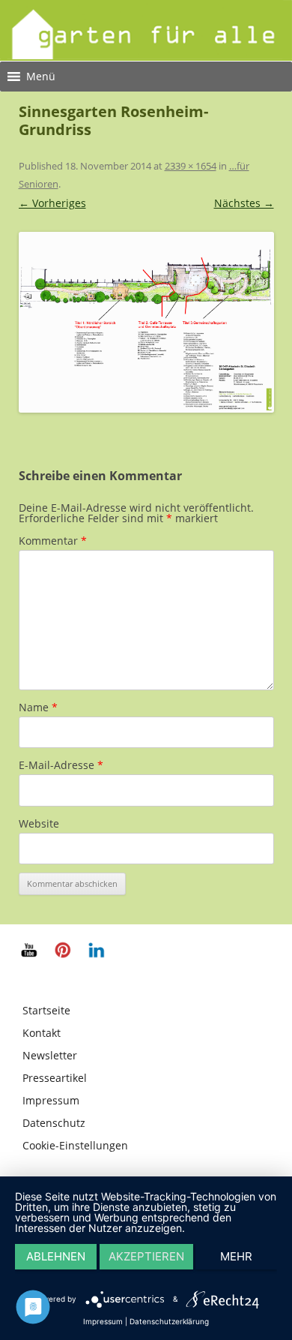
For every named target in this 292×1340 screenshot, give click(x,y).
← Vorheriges (52, 203)
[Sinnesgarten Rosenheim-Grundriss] (146, 322)
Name (38, 707)
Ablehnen (55, 1256)
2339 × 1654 (190, 166)
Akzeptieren (146, 1256)
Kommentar (53, 540)
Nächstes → (244, 203)
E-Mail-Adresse (61, 765)
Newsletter (49, 1055)
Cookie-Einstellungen (75, 1145)
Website (39, 823)
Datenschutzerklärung (169, 1321)
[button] (40, 77)
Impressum (50, 1100)
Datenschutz (53, 1123)
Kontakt (41, 1033)
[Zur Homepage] (146, 55)
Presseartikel (54, 1078)
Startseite (46, 1010)
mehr (236, 1256)
